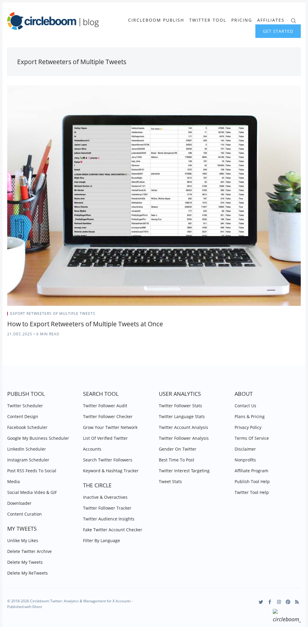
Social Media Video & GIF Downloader (32, 497)
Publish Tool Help (252, 481)
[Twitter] (261, 602)
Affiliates (271, 20)
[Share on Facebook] (284, 315)
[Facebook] (270, 602)
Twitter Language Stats (182, 416)
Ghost (37, 606)
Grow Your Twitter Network (110, 427)
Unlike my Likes (22, 540)
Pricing (241, 20)
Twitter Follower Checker (108, 416)
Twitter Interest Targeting (184, 470)
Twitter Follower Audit (105, 405)
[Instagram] (279, 602)
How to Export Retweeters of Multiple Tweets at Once (85, 324)
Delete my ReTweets (27, 573)
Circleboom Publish (156, 20)
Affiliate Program (251, 470)
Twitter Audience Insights (108, 519)
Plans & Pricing (250, 416)
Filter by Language (101, 540)
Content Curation (24, 514)
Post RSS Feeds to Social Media (31, 476)
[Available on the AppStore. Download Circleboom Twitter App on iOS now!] (287, 617)
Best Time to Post (176, 460)
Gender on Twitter (177, 449)
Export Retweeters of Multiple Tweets (52, 313)
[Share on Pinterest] (299, 315)
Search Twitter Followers (107, 460)
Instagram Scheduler (28, 460)
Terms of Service (252, 438)
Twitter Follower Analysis (184, 438)
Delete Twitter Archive (29, 551)
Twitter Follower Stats (180, 405)
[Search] (293, 20)
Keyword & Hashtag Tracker (111, 470)
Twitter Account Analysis (183, 427)
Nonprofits (245, 460)
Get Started (278, 31)
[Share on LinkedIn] (292, 315)
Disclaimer (245, 449)
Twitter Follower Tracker (107, 508)
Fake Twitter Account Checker (112, 529)
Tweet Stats (170, 481)
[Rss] (297, 602)
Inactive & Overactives (105, 497)
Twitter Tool (207, 20)
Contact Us (245, 405)
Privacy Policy (248, 427)
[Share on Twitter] (277, 315)
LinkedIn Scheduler (26, 449)
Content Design (22, 416)
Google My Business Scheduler (38, 438)
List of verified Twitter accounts (105, 443)
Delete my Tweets (25, 562)
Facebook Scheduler (27, 427)
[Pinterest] (288, 602)
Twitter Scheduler (25, 405)
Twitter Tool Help (252, 492)
